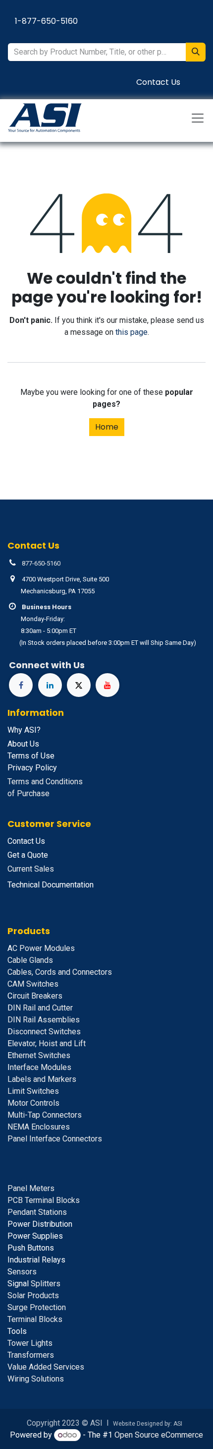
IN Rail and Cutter (40, 1007)
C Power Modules (41, 948)
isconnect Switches (44, 1031)
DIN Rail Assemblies (43, 1019)
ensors (22, 1271)
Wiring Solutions (35, 1379)
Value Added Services (45, 1367)
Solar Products (33, 1295)
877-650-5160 (41, 563)
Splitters (33, 1283)
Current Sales (30, 869)
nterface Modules (39, 1067)
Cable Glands (30, 960)
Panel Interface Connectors (54, 1138)
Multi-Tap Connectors (44, 1115)
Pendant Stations (37, 1212)
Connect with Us (47, 665)
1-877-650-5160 (46, 21)
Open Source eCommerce (158, 1435)
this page (131, 332)
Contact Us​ (158, 82)
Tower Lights (30, 1343)
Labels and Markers (41, 1079)
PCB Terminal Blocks (43, 1200)
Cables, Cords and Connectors (59, 972)
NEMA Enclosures (38, 1127)
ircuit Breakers (34, 996)
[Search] (196, 52)
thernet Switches (38, 1055)
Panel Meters (30, 1188)
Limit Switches (33, 1091)
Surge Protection (36, 1307)
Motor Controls (33, 1103)
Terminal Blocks (34, 1319)
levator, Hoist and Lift (46, 1043)
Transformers (30, 1355)
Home (106, 427)
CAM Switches (32, 984)
